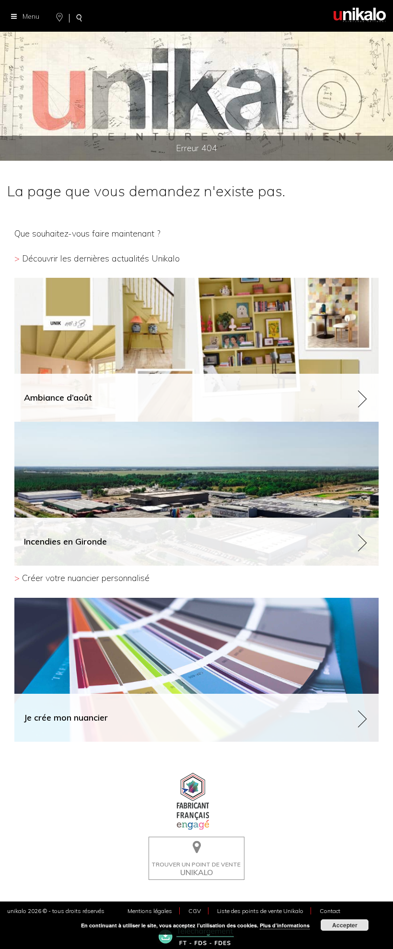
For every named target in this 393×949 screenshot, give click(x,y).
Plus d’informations (285, 925)
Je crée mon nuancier (47, 602)
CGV (194, 910)
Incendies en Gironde (47, 426)
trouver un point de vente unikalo (193, 844)
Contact (330, 910)
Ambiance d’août (40, 282)
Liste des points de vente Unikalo (260, 910)
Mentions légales (149, 910)
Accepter (345, 925)
